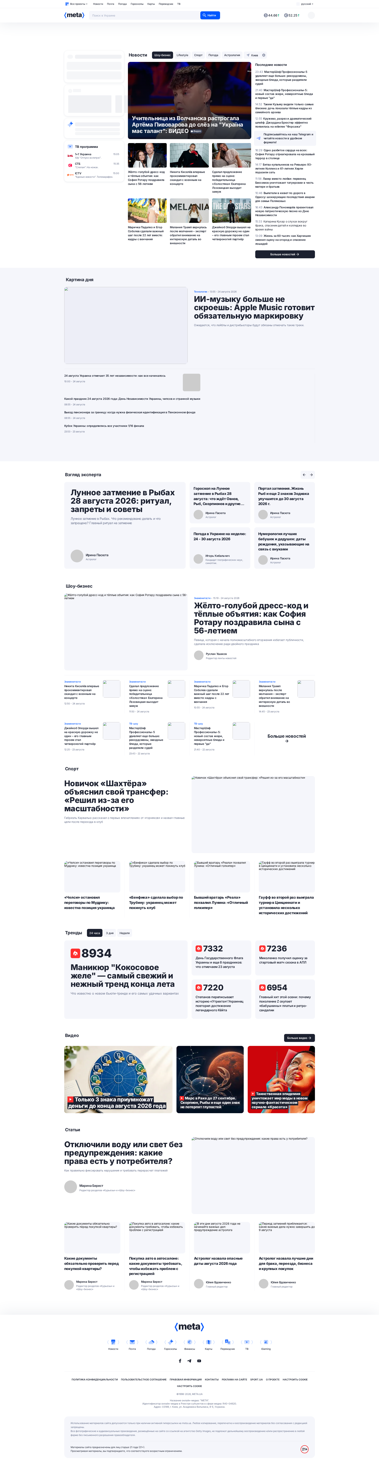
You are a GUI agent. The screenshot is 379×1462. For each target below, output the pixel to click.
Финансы (189, 1348)
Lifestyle (182, 55)
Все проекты (77, 3)
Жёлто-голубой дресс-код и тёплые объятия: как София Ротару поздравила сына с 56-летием (146, 177)
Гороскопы (137, 3)
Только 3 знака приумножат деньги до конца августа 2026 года (118, 1079)
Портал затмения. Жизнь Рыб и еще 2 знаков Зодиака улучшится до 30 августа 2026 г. (283, 496)
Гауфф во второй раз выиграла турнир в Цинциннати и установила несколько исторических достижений (286, 905)
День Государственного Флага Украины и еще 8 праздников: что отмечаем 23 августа (219, 962)
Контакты (212, 1379)
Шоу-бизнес (162, 55)
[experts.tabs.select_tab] (304, 475)
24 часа (94, 933)
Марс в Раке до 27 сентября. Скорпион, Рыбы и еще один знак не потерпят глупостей (210, 1079)
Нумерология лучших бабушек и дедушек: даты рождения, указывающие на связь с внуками (284, 541)
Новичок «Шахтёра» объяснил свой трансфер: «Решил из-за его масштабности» (116, 796)
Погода (122, 3)
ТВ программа (86, 147)
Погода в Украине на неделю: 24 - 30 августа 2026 (220, 536)
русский (306, 3)
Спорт (198, 55)
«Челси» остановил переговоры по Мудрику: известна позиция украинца (89, 902)
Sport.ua (256, 1379)
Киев (254, 55)
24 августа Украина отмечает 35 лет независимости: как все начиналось (115, 375)
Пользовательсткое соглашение (144, 1379)
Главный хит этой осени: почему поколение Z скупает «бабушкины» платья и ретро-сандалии (285, 1003)
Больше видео (297, 1038)
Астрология (232, 55)
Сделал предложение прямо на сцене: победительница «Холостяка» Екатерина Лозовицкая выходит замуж (229, 181)
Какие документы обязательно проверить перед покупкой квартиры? (91, 1263)
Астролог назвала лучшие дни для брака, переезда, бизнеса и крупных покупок (286, 1263)
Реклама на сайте (234, 1379)
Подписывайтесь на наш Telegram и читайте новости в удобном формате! (289, 138)
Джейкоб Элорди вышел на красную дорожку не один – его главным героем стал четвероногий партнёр (231, 233)
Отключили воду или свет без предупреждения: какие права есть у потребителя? (123, 1152)
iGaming (266, 1348)
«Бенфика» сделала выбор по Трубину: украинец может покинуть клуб (156, 902)
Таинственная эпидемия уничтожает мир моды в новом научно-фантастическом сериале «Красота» (281, 1079)
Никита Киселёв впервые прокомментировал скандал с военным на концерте (187, 177)
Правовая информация (186, 1379)
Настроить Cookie (295, 1379)
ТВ (178, 3)
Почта (110, 3)
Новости (98, 3)
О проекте (273, 1379)
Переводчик (166, 3)
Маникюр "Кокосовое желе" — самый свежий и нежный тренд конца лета (123, 975)
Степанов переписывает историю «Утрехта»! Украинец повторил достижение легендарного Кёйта (220, 1003)
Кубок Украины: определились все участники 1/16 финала (104, 425)
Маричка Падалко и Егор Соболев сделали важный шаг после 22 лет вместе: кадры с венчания (146, 233)
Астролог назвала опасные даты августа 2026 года (218, 1261)
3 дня (110, 933)
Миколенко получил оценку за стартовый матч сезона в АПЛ (283, 960)
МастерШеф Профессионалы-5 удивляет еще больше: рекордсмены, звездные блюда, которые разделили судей (146, 737)
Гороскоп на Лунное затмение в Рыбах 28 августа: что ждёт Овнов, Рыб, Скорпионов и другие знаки (217, 496)
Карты (151, 3)
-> (287, 738)
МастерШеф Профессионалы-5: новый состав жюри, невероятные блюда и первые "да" (209, 736)
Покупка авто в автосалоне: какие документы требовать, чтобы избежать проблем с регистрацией (155, 1266)
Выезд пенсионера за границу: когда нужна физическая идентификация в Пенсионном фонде (129, 412)
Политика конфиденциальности (95, 1379)
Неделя (125, 933)
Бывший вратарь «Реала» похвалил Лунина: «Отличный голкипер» (221, 902)
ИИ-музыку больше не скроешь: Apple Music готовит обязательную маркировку (254, 307)
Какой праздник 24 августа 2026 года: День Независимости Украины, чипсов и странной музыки (132, 398)
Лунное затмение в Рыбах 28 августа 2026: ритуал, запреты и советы (123, 501)
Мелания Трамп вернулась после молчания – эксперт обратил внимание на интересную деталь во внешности (188, 235)
